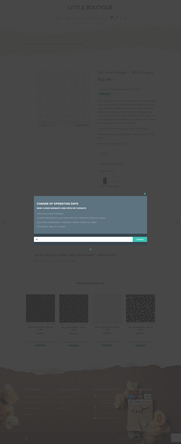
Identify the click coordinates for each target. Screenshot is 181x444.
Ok (90, 249)
